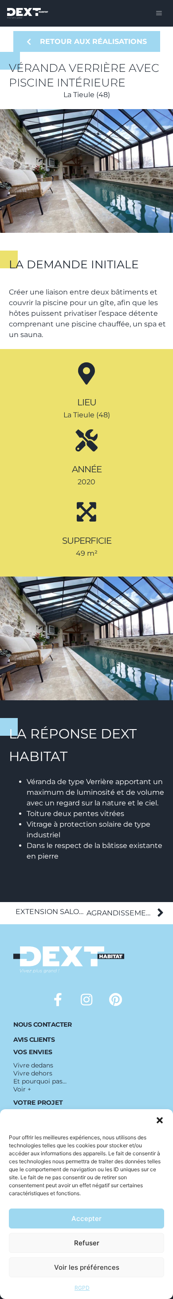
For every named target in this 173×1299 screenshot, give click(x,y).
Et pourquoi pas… (40, 1081)
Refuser (86, 1243)
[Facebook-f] (57, 999)
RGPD (82, 1287)
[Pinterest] (115, 999)
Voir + (22, 1089)
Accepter (86, 1218)
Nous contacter (42, 1024)
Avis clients (34, 1040)
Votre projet (38, 1103)
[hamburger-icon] (159, 13)
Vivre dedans (33, 1065)
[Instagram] (86, 999)
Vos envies (32, 1052)
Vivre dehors (32, 1073)
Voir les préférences (86, 1267)
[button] (159, 1120)
